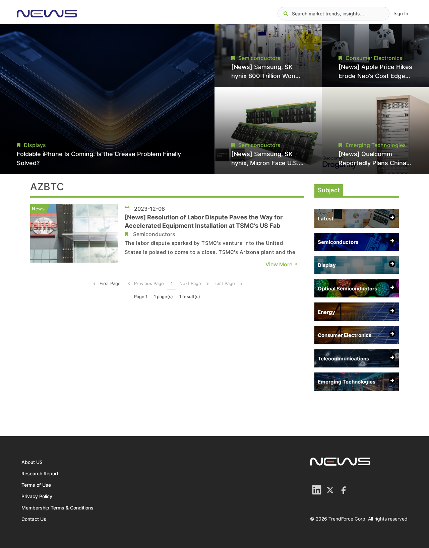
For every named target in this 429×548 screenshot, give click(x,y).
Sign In (400, 13)
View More (278, 264)
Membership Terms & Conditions (57, 507)
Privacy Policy (36, 496)
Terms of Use (36, 485)
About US (32, 462)
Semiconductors (154, 234)
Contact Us (33, 519)
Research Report (39, 473)
